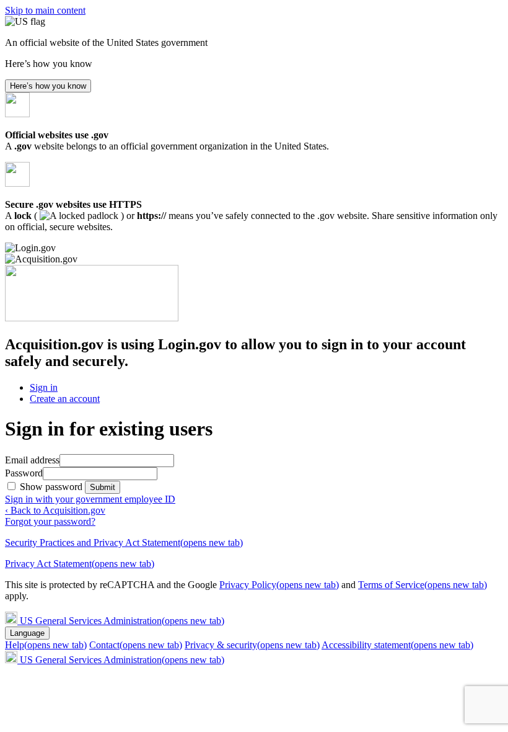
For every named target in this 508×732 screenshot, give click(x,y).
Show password (52, 486)
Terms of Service (422, 584)
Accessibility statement (397, 645)
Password (24, 473)
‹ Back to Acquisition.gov (55, 510)
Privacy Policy (279, 584)
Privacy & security (252, 645)
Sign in (44, 387)
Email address (32, 460)
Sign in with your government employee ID (90, 499)
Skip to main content (45, 10)
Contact (135, 645)
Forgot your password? (50, 521)
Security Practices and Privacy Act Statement (124, 542)
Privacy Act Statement (79, 563)
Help (46, 645)
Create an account (65, 398)
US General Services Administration (122, 620)
